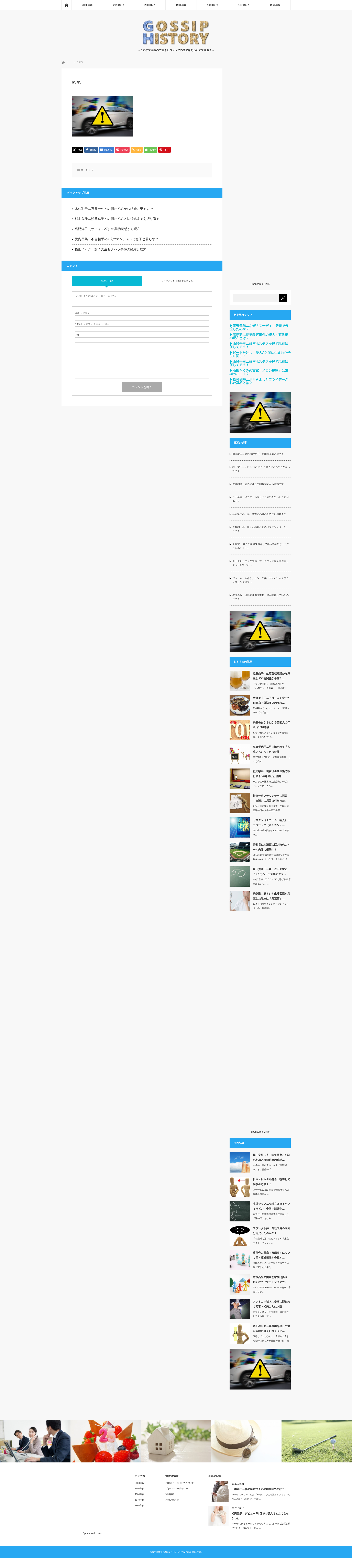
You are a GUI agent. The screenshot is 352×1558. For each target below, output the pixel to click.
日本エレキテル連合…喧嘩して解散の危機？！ (271, 1182)
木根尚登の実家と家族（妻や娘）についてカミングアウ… (270, 1279)
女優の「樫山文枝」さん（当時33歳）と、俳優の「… (270, 1167)
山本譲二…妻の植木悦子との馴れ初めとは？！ (258, 454)
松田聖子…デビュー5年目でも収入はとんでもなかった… (260, 1516)
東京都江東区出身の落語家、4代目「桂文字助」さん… (270, 783)
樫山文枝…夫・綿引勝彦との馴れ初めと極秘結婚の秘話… (271, 1157)
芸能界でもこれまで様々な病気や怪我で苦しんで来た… (271, 1265)
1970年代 (243, 5)
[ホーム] (66, 5)
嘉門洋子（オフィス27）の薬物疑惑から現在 (107, 229)
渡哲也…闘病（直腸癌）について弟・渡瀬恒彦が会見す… (271, 1255)
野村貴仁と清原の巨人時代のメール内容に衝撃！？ (271, 847)
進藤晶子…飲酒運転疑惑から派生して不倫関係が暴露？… (271, 676)
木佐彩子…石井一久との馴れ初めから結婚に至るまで (114, 208)
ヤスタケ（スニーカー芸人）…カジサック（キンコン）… (271, 822)
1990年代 (181, 5)
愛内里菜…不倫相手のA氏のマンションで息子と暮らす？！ (118, 239)
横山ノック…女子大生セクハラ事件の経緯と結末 (110, 249)
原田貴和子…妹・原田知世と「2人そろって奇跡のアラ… (270, 871)
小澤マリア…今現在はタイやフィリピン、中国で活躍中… (271, 1206)
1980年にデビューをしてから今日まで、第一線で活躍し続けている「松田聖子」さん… (261, 1525)
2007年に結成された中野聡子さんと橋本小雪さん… (271, 1191)
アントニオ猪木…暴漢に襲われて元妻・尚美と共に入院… (271, 1304)
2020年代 (87, 5)
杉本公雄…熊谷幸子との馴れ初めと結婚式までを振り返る (117, 218)
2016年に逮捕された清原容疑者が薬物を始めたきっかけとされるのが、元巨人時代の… (271, 859)
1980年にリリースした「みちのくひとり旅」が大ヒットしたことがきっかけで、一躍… (261, 1496)
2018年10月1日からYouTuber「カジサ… (271, 832)
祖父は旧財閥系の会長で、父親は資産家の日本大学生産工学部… (271, 808)
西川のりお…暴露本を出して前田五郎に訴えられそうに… (271, 1328)
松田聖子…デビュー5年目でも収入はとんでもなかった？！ (261, 469)
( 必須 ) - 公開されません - (93, 324)
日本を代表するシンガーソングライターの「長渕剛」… (271, 906)
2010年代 (118, 5)
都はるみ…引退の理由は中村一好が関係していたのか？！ (260, 597)
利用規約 (169, 1494)
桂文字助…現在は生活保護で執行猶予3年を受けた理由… (271, 773)
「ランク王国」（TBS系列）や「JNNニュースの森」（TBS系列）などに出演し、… (271, 688)
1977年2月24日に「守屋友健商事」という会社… (272, 759)
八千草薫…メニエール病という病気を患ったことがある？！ (260, 499)
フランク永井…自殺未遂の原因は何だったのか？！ (271, 1230)
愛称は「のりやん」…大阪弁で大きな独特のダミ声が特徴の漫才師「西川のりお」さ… (271, 1340)
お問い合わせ (172, 1500)
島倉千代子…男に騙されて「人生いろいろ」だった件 (271, 749)
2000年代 (149, 5)
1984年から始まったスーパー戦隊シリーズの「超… (271, 710)
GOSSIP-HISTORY (173, 1552)
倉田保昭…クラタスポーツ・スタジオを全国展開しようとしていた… (260, 563)
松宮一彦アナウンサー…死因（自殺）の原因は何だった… (270, 798)
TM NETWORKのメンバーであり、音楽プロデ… (272, 1289)
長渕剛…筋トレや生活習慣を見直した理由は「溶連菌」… (271, 896)
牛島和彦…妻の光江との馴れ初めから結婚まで (258, 484)
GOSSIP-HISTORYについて (179, 1483)
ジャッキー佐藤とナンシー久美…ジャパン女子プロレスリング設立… (260, 580)
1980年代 (212, 5)
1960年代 (275, 5)
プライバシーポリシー (176, 1488)
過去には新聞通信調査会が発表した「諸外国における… (271, 1216)
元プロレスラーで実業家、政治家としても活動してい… (271, 1314)
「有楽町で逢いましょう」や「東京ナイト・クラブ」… (271, 1240)
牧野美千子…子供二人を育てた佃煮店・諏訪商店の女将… (271, 700)
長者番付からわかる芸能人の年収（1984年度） (271, 725)
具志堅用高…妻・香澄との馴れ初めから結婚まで (259, 514)
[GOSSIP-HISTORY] (176, 44)
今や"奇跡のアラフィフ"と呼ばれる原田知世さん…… (271, 881)
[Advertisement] (260, 175)
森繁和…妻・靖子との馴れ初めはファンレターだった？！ (260, 529)
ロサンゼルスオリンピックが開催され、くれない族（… (271, 734)
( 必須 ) (82, 313)
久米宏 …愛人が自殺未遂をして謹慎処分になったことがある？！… (260, 546)
